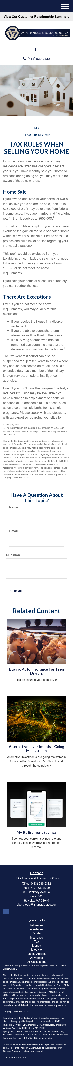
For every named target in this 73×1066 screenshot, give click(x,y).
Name (13, 507)
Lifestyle (36, 949)
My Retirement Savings (37, 832)
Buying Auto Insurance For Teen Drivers (36, 671)
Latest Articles (37, 953)
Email (13, 531)
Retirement (36, 925)
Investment (36, 929)
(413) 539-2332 (39, 58)
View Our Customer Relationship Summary (36, 16)
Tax (36, 941)
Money (36, 945)
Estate (36, 933)
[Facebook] (35, 49)
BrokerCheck (9, 968)
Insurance (36, 937)
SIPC (39, 1024)
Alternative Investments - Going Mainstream (36, 748)
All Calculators (36, 962)
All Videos (36, 958)
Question (13, 555)
